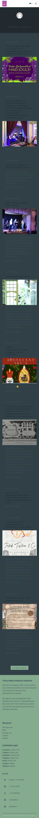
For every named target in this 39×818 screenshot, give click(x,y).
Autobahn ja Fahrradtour (18, 276)
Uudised (5, 735)
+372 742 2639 (14, 786)
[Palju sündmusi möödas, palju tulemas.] (19, 221)
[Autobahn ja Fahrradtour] (19, 292)
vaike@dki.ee (13, 800)
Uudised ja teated (12, 42)
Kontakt (5, 738)
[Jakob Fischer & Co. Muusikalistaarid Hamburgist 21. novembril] (19, 543)
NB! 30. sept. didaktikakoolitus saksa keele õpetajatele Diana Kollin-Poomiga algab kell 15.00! (18, 497)
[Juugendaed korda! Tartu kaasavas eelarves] (19, 616)
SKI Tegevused (7, 727)
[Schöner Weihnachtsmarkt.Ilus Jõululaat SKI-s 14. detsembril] (19, 370)
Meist (4, 730)
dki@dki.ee (13, 806)
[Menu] (36, 4)
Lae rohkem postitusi (19, 668)
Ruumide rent (6, 733)
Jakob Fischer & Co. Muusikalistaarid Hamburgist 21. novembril (18, 524)
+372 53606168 (14, 793)
